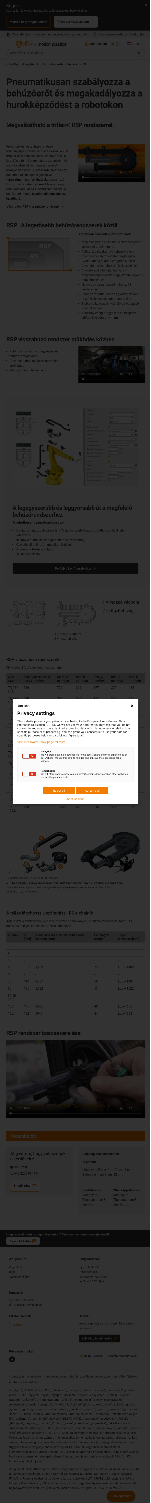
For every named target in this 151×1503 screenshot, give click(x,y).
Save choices (75, 798)
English (22, 705)
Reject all (59, 790)
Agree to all (92, 790)
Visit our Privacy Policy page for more (41, 742)
